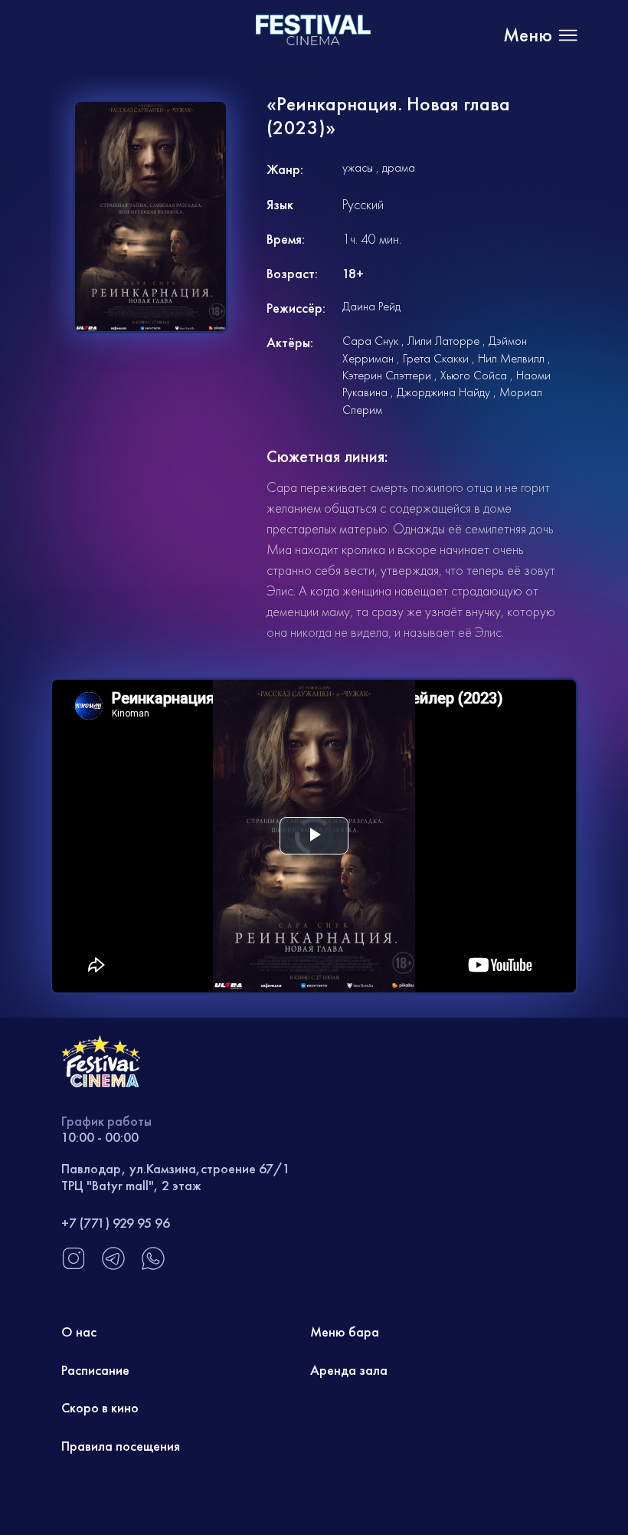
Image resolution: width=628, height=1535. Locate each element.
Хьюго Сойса (473, 375)
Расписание (95, 1370)
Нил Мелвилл (511, 358)
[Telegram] (113, 1266)
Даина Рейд (371, 306)
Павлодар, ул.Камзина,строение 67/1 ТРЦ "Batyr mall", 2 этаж (175, 1176)
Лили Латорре (443, 341)
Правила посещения (120, 1446)
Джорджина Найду (443, 392)
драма (398, 167)
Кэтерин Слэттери (386, 375)
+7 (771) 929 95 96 (115, 1223)
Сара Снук (370, 341)
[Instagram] (73, 1266)
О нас (78, 1331)
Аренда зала (349, 1370)
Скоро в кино (100, 1407)
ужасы (357, 167)
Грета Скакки (436, 358)
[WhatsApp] (153, 1266)
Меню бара (344, 1331)
